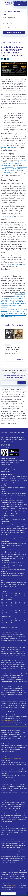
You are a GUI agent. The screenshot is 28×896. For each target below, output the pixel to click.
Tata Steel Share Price (18, 525)
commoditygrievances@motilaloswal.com (11, 758)
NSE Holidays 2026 (5, 562)
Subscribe (21, 382)
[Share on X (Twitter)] (5, 59)
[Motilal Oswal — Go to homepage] (7, 3)
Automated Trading (18, 558)
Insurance (10, 484)
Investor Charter (5, 582)
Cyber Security (4, 586)
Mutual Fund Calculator (7, 506)
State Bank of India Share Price (8, 526)
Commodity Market (13, 487)
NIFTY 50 (3, 493)
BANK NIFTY (15, 493)
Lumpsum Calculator (12, 504)
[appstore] (14, 450)
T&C (20, 27)
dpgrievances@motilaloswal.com (9, 722)
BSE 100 (5, 497)
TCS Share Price (13, 313)
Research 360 (4, 519)
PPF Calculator (15, 510)
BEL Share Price (4, 534)
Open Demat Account (19, 1)
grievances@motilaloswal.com (8, 720)
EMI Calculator (17, 506)
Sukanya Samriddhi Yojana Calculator (11, 302)
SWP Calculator (17, 296)
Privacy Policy (21, 584)
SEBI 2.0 (8, 584)
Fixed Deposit (4, 482)
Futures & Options (5, 554)
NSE (4, 573)
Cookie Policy (20, 575)
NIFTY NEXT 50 (10, 495)
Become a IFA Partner (6, 545)
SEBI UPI (19, 4)
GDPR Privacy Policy (15, 582)
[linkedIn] (9, 445)
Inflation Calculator (5, 513)
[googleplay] (14, 454)
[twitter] (4, 445)
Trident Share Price (10, 315)
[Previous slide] (2, 345)
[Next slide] (26, 345)
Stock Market (11, 553)
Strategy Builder (5, 521)
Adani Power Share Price (8, 316)
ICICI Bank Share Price (16, 310)
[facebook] (2, 445)
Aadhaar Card (12, 569)
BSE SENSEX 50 (11, 497)
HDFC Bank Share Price (6, 525)
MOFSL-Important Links (18, 573)
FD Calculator (12, 500)
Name (4, 21)
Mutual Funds (13, 476)
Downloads (23, 582)
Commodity (16, 556)
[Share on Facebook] (8, 59)
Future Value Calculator (21, 508)
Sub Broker (3, 556)
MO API (20, 519)
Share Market (4, 487)
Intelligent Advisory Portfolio (8, 478)
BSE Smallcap (21, 493)
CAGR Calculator (17, 300)
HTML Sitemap (12, 586)
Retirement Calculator (7, 303)
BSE (2, 573)
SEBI (7, 573)
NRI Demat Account (22, 476)
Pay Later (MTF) (12, 482)
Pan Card (6, 569)
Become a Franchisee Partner (18, 543)
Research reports (5, 538)
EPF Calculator (12, 305)
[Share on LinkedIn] (2, 59)
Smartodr (3, 584)
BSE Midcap (3, 495)
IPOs (12, 554)
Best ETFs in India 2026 (16, 566)
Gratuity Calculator (6, 510)
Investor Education (5, 577)
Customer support (21, 549)
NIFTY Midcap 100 (19, 495)
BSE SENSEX (8, 493)
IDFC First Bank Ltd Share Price (11, 528)
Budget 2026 (4, 553)
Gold (8, 556)
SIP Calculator (12, 298)
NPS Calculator (15, 513)
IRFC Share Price (21, 315)
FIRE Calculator (10, 515)
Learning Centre (14, 538)
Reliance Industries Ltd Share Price (16, 532)
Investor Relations (5, 575)
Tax (2, 569)
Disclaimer (13, 575)
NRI (11, 556)
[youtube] (6, 445)
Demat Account (19, 553)
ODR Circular (14, 584)
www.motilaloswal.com (12, 885)
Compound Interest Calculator (8, 502)
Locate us (13, 549)
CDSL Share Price (16, 311)
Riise (24, 519)
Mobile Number (7, 15)
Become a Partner (5, 543)
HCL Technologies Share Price (11, 530)
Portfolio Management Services (18, 480)
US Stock (23, 554)
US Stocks (18, 478)
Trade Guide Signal (13, 519)
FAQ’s (8, 549)
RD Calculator (19, 500)
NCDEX (10, 573)
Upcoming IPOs (4, 476)
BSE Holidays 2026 (15, 562)
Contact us (4, 549)
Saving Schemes (21, 569)
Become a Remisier (17, 545)
